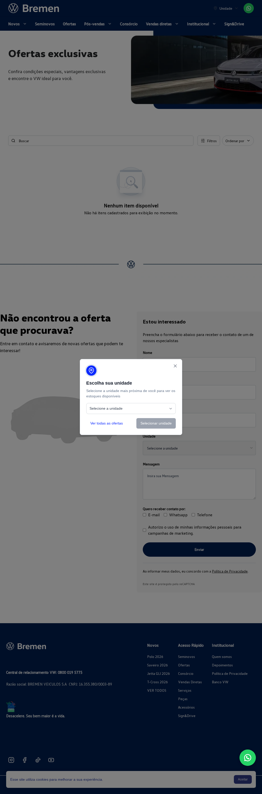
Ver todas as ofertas (106, 423)
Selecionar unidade (156, 423)
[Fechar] (175, 366)
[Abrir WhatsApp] (247, 758)
